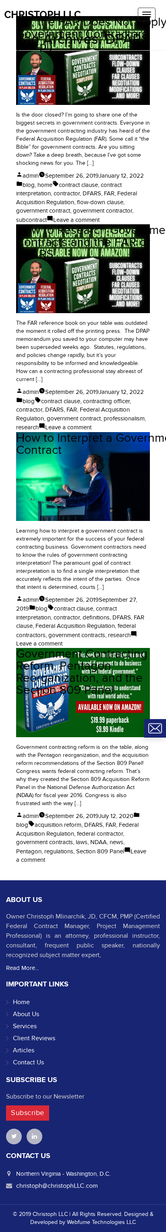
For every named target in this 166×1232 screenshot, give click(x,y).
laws (81, 842)
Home (21, 1002)
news (116, 842)
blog (29, 185)
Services (25, 1026)
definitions (96, 617)
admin (31, 175)
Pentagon (29, 851)
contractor (67, 193)
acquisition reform (58, 824)
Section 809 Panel (100, 851)
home (44, 185)
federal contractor (100, 833)
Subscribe (27, 1113)
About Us (26, 1014)
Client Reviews (34, 1038)
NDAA (98, 842)
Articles (23, 1050)
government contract (43, 210)
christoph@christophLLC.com (57, 1186)
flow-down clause (100, 202)
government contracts (76, 635)
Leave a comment (76, 219)
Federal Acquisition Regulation (75, 625)
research (27, 427)
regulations (58, 851)
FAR (109, 193)
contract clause (78, 185)
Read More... (22, 968)
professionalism (124, 418)
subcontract (31, 219)
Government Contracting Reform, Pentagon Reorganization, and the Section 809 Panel (81, 672)
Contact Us (28, 1062)
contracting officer (106, 401)
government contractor (102, 210)
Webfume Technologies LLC (101, 1222)
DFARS (92, 193)
